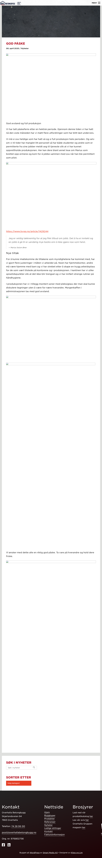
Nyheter (48, 825)
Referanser (49, 822)
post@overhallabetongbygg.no (19, 832)
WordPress (35, 853)
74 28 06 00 (18, 826)
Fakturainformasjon (54, 834)
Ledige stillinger (52, 828)
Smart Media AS (50, 853)
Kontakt (48, 831)
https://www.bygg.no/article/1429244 (27, 231)
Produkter (49, 818)
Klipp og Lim (77, 853)
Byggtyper (49, 815)
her (91, 816)
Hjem (47, 812)
